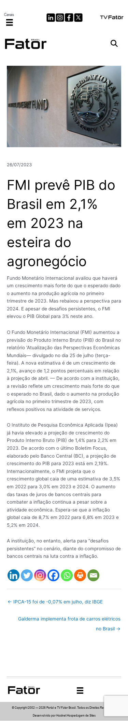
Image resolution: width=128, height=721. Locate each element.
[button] (114, 44)
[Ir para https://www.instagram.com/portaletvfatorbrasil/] (60, 17)
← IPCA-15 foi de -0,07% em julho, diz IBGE (55, 601)
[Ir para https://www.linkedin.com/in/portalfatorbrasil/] (50, 17)
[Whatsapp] (67, 575)
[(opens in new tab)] (112, 16)
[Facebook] (53, 575)
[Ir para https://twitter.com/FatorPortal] (78, 17)
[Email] (93, 575)
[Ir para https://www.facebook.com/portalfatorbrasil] (69, 17)
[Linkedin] (13, 575)
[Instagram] (40, 575)
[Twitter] (27, 575)
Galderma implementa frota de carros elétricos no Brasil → (69, 620)
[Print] (80, 575)
